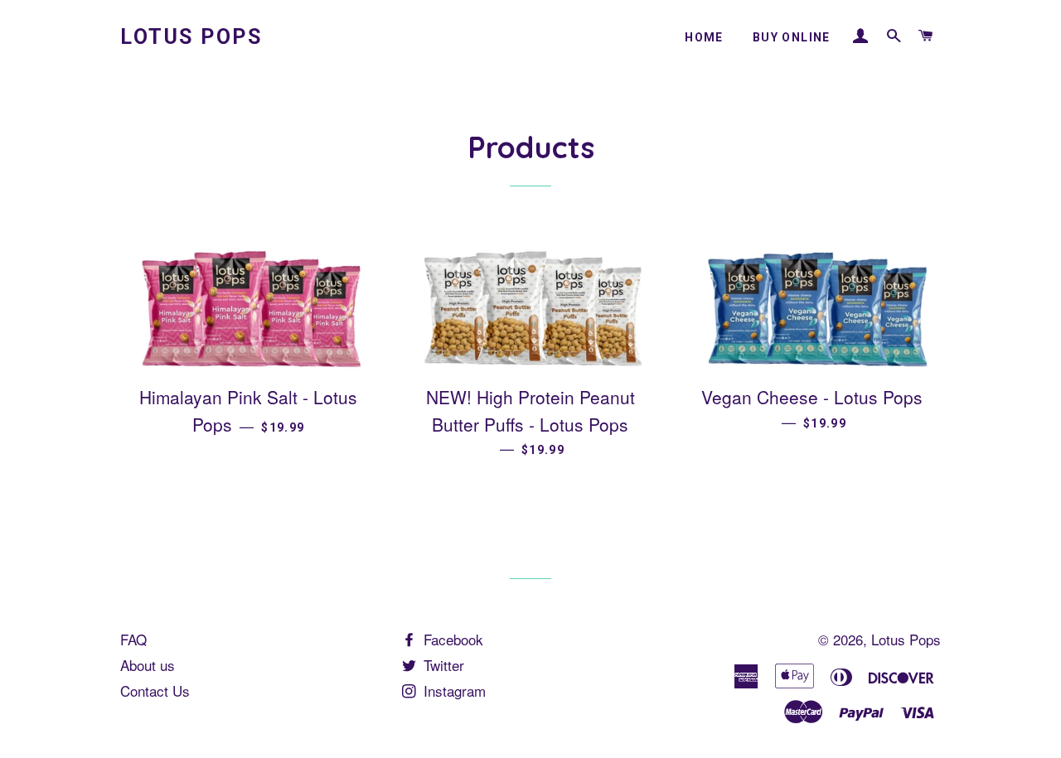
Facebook (451, 639)
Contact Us (155, 690)
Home (704, 37)
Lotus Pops (191, 37)
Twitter (441, 664)
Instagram (452, 690)
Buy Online (792, 37)
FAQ (133, 639)
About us (147, 664)
